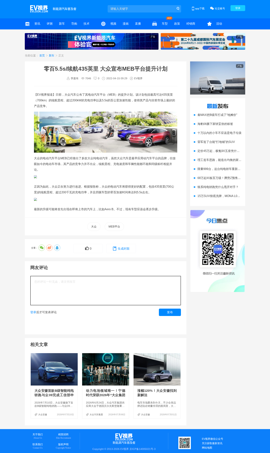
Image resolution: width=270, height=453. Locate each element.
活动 (219, 23)
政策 (177, 23)
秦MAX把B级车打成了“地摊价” (217, 114)
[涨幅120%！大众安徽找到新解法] (157, 369)
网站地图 (207, 447)
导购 (74, 23)
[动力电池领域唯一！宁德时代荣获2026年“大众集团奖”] (106, 369)
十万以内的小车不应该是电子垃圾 (219, 132)
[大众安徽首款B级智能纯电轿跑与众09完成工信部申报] (54, 369)
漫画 (126, 23)
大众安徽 (42, 414)
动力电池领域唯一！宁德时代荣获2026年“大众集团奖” (105, 395)
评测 (50, 23)
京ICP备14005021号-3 (142, 448)
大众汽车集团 (96, 414)
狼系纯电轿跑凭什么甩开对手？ (218, 187)
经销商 (190, 23)
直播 (138, 23)
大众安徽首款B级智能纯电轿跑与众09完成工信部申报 (54, 395)
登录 (237, 8)
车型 (165, 23)
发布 (170, 312)
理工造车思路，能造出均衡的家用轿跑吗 (223, 159)
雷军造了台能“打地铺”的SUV (216, 141)
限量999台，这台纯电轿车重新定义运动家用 (226, 168)
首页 (42, 55)
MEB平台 (114, 226)
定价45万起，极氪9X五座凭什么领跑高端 (224, 150)
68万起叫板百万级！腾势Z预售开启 (220, 178)
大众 (94, 226)
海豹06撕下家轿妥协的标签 (215, 123)
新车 (62, 23)
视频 (113, 23)
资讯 (37, 23)
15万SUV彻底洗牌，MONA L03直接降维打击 (227, 196)
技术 (86, 23)
